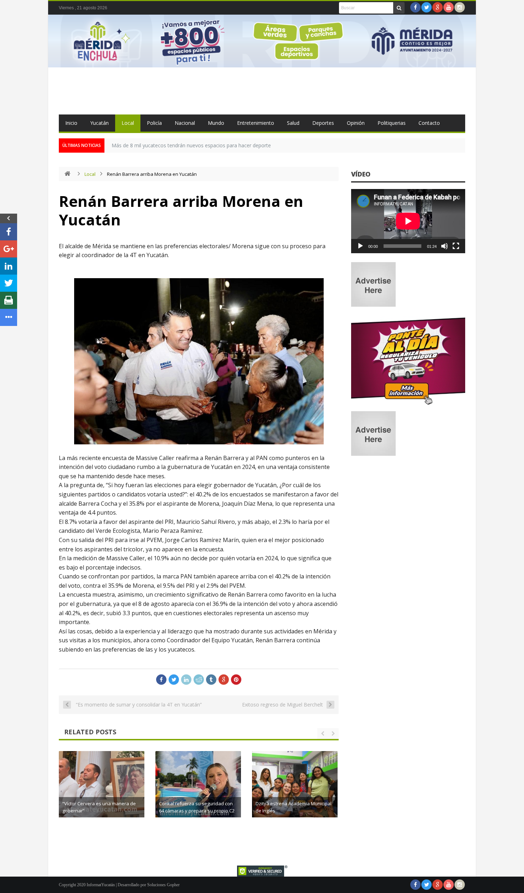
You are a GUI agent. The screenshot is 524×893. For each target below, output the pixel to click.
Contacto (429, 122)
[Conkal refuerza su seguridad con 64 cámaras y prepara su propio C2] (198, 794)
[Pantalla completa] (455, 246)
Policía (154, 122)
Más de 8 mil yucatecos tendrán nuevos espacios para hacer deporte (191, 145)
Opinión (356, 122)
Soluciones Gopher (163, 884)
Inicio (71, 122)
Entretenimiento (255, 122)
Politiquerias (391, 122)
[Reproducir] (360, 246)
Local (128, 122)
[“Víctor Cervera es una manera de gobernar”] (101, 794)
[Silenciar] (444, 246)
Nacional (185, 122)
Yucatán (99, 122)
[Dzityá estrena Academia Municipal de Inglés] (295, 794)
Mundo (216, 122)
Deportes (323, 122)
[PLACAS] (408, 404)
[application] (408, 221)
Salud (293, 122)
